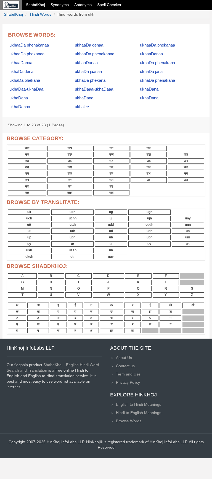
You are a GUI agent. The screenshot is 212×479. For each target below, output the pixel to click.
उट (27, 161)
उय (27, 180)
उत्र (69, 193)
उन (186, 167)
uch (29, 218)
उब (111, 173)
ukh (72, 212)
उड (111, 161)
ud (111, 231)
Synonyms (60, 4)
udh (149, 231)
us (188, 244)
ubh (149, 237)
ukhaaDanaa (151, 53)
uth (72, 231)
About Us (124, 357)
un (188, 231)
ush (29, 250)
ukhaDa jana (151, 71)
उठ (69, 161)
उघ (148, 148)
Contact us (125, 366)
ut (29, 231)
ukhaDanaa (19, 106)
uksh (29, 256)
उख (70, 148)
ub (111, 237)
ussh (72, 250)
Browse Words (128, 421)
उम (186, 173)
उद (111, 167)
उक (27, 148)
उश (27, 186)
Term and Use (128, 374)
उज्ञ (111, 193)
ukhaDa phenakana (157, 62)
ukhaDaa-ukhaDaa (26, 89)
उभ (148, 173)
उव (148, 180)
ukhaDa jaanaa (88, 71)
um (187, 237)
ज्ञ (132, 331)
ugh (149, 212)
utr (72, 256)
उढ (148, 161)
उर (69, 180)
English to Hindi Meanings (138, 404)
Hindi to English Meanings (138, 412)
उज (111, 154)
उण (186, 161)
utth (73, 225)
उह (111, 186)
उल (111, 180)
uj (111, 218)
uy (29, 244)
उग (111, 148)
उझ (149, 154)
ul (111, 244)
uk (29, 212)
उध (148, 167)
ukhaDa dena (21, 71)
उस (186, 180)
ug (111, 212)
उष (69, 186)
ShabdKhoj (35, 4)
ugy (111, 256)
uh (111, 250)
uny (188, 218)
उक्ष (27, 193)
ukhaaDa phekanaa (157, 45)
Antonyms (83, 4)
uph (72, 237)
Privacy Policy (128, 382)
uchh (72, 218)
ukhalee (82, 106)
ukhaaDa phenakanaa (29, 45)
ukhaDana (149, 89)
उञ (186, 154)
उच (27, 154)
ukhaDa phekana (24, 80)
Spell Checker (109, 4)
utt (29, 225)
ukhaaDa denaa (89, 45)
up (29, 237)
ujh (149, 218)
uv (149, 244)
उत (27, 167)
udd (111, 225)
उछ (70, 154)
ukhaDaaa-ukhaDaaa (94, 89)
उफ (70, 173)
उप (27, 173)
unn (188, 225)
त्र (111, 331)
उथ (70, 167)
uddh (149, 225)
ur (72, 244)
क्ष (91, 331)
